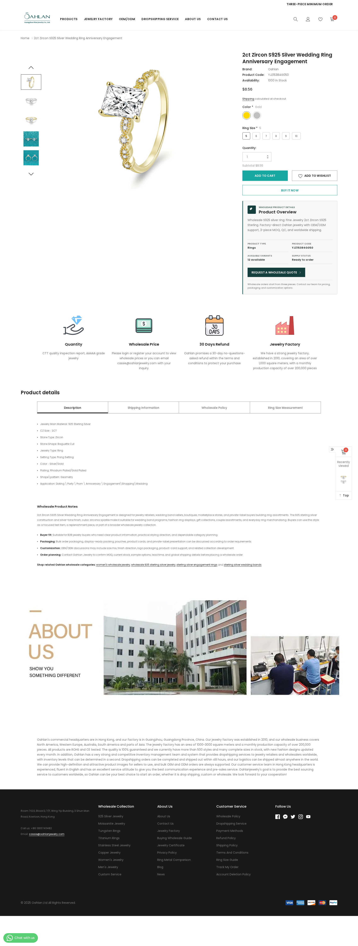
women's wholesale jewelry (113, 564)
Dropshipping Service (160, 19)
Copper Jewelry (109, 852)
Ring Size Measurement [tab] (285, 408)
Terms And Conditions (232, 852)
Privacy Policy (167, 852)
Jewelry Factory (98, 19)
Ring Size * (251, 128)
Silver (257, 115)
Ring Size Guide (227, 860)
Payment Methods (229, 831)
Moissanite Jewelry (111, 823)
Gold (246, 115)
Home (25, 38)
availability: (250, 80)
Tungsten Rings (109, 831)
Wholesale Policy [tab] (214, 408)
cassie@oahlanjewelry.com (46, 834)
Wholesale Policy (228, 816)
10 (296, 136)
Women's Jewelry (110, 860)
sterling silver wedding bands (242, 564)
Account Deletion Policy (233, 874)
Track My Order (227, 867)
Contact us (217, 19)
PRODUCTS (69, 19)
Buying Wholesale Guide (174, 838)
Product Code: (253, 75)
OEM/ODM (127, 19)
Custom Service (109, 874)
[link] (296, 19)
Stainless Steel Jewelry (114, 845)
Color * (252, 107)
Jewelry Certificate (171, 845)
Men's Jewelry (108, 867)
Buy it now (290, 190)
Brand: (247, 69)
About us (193, 19)
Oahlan (273, 69)
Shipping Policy (227, 845)
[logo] (37, 19)
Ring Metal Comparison (174, 860)
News (161, 874)
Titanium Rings (109, 838)
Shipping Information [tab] (143, 408)
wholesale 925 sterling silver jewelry (153, 564)
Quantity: (249, 148)
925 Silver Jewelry (110, 816)
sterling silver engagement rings (197, 564)
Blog (160, 867)
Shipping (248, 99)
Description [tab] (72, 408)
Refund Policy (226, 838)
